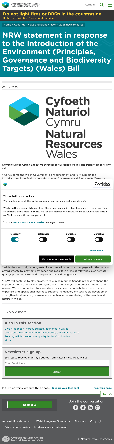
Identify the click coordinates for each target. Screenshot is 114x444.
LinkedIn (90, 407)
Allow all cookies (93, 259)
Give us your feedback (66, 387)
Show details (96, 250)
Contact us (29, 404)
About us (19, 24)
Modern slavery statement (50, 427)
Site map (80, 421)
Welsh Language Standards (53, 421)
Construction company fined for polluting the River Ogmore (42, 332)
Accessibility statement (16, 421)
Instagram (97, 407)
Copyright (96, 421)
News (53, 24)
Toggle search (101, 4)
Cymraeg (90, 4)
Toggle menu (110, 4)
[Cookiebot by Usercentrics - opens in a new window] (102, 184)
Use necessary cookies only (56, 259)
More (8, 340)
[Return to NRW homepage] (21, 4)
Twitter (83, 407)
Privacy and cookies (17, 427)
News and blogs (37, 24)
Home (7, 24)
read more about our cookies (28, 222)
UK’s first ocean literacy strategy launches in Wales (36, 328)
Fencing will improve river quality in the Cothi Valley (37, 336)
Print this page (103, 387)
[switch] (43, 239)
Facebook (75, 407)
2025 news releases (71, 24)
